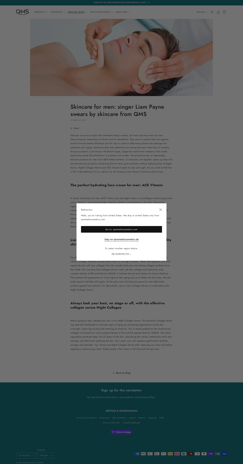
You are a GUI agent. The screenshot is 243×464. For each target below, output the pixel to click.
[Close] (160, 209)
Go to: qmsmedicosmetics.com (121, 229)
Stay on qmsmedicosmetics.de (121, 239)
